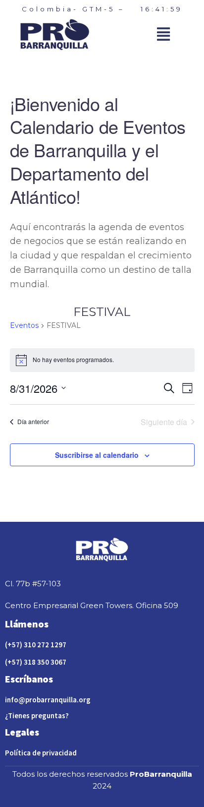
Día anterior (33, 421)
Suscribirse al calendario (97, 455)
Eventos (24, 325)
